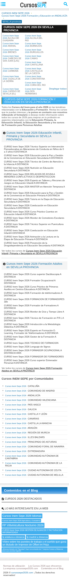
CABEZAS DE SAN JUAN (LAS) (12, 58)
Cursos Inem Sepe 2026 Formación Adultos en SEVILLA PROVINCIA (34, 265)
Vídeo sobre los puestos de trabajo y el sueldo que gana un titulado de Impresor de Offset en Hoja (34, 543)
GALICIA (21, 409)
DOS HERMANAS (33, 91)
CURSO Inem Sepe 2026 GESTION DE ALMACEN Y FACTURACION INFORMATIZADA (32, 531)
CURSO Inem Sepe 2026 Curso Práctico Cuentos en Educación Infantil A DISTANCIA (30, 212)
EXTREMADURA (25, 451)
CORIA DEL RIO (35, 84)
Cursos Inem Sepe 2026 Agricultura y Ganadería (21, 521)
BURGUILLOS (34, 51)
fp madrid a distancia (37, 537)
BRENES (11, 51)
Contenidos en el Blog (21, 490)
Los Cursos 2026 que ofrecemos (44, 566)
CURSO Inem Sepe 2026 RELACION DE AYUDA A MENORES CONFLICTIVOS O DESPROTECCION (29, 175)
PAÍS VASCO (23, 404)
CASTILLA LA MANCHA (28, 423)
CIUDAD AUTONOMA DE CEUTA (33, 470)
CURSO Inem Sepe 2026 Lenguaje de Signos (27, 346)
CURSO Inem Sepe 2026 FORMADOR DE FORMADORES (34, 356)
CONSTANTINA (35, 77)
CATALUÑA (22, 386)
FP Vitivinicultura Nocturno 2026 (23, 525)
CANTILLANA (34, 63)
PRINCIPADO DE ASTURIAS (31, 442)
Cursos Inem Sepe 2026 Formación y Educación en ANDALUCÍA (34, 15)
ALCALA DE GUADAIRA (11, 38)
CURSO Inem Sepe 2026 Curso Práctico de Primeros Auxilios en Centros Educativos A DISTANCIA (31, 288)
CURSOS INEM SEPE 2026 (16, 13)
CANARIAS (22, 418)
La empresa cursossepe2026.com (20, 568)
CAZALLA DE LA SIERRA (12, 78)
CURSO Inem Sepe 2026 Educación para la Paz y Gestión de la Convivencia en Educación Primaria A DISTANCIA (33, 194)
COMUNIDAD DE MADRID (30, 390)
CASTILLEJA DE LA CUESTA (34, 71)
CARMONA (11, 70)
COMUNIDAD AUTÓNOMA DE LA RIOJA (33, 464)
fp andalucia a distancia (13, 537)
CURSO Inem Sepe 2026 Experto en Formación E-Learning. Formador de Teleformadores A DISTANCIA (31, 331)
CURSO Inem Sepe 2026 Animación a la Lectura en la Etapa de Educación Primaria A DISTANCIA (31, 237)
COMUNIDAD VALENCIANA (30, 400)
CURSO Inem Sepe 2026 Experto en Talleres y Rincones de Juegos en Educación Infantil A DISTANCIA (34, 181)
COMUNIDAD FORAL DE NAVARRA (34, 446)
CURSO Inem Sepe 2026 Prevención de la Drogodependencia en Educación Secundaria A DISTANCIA (34, 244)
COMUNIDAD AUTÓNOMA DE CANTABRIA (32, 457)
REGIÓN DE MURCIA (27, 432)
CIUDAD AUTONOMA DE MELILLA (34, 475)
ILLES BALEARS (25, 437)
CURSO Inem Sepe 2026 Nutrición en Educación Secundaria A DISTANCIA (29, 169)
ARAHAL (11, 44)
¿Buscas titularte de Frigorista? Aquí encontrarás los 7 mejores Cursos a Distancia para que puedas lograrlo (32, 550)
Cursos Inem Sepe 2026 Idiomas (22, 515)
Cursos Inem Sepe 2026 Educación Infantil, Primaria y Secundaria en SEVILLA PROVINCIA (34, 136)
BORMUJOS (33, 44)
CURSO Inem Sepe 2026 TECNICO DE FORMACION (31, 343)
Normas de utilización (14, 566)
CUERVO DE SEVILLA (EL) (11, 91)
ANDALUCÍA (22, 395)
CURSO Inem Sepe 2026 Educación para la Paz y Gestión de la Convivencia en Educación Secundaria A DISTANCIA (33, 156)
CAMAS (33, 57)
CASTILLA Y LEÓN (26, 414)
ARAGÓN (21, 428)
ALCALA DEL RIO (34, 38)
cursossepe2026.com (22, 572)
